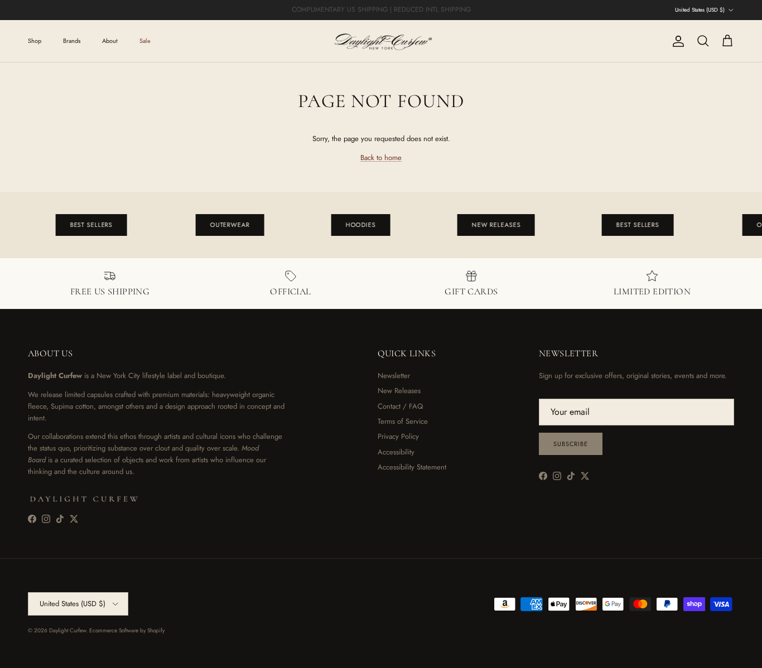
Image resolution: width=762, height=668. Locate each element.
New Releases (399, 390)
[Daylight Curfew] (381, 41)
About (110, 40)
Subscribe (570, 443)
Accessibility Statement (412, 467)
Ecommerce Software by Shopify (127, 630)
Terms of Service (403, 421)
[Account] (676, 41)
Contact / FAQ (400, 406)
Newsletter (394, 375)
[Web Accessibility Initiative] (4, 655)
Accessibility (396, 452)
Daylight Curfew (67, 630)
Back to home (381, 157)
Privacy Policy (398, 436)
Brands (71, 40)
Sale (145, 40)
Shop (34, 40)
